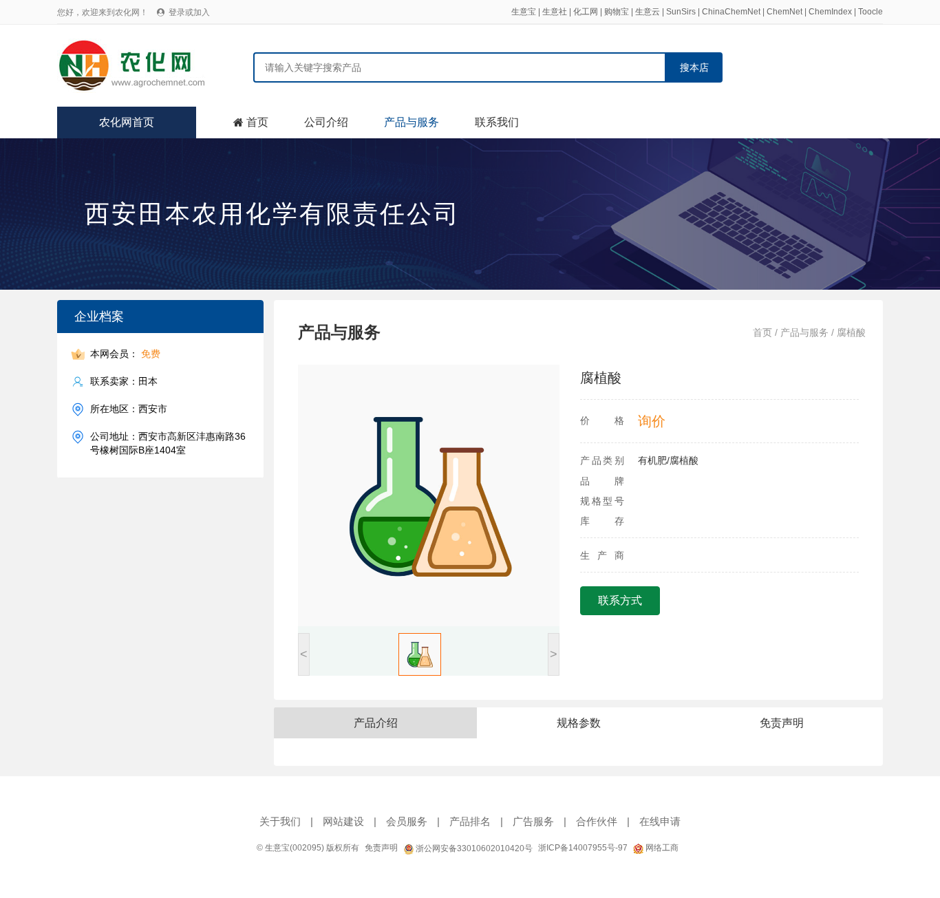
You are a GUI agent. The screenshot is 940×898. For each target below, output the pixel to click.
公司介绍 (326, 122)
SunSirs (681, 12)
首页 (257, 122)
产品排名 (470, 821)
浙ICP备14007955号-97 (583, 848)
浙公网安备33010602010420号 (473, 848)
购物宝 (616, 12)
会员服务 (406, 821)
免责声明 (381, 848)
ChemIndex (830, 12)
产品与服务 (411, 122)
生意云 (647, 12)
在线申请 (660, 821)
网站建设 (343, 821)
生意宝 (523, 12)
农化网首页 (126, 122)
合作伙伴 (596, 821)
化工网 (585, 12)
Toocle (870, 12)
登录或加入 (189, 12)
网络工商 (661, 848)
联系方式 (620, 600)
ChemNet (784, 12)
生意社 (554, 12)
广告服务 (533, 821)
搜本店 (694, 67)
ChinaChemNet (731, 12)
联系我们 (497, 122)
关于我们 (280, 821)
